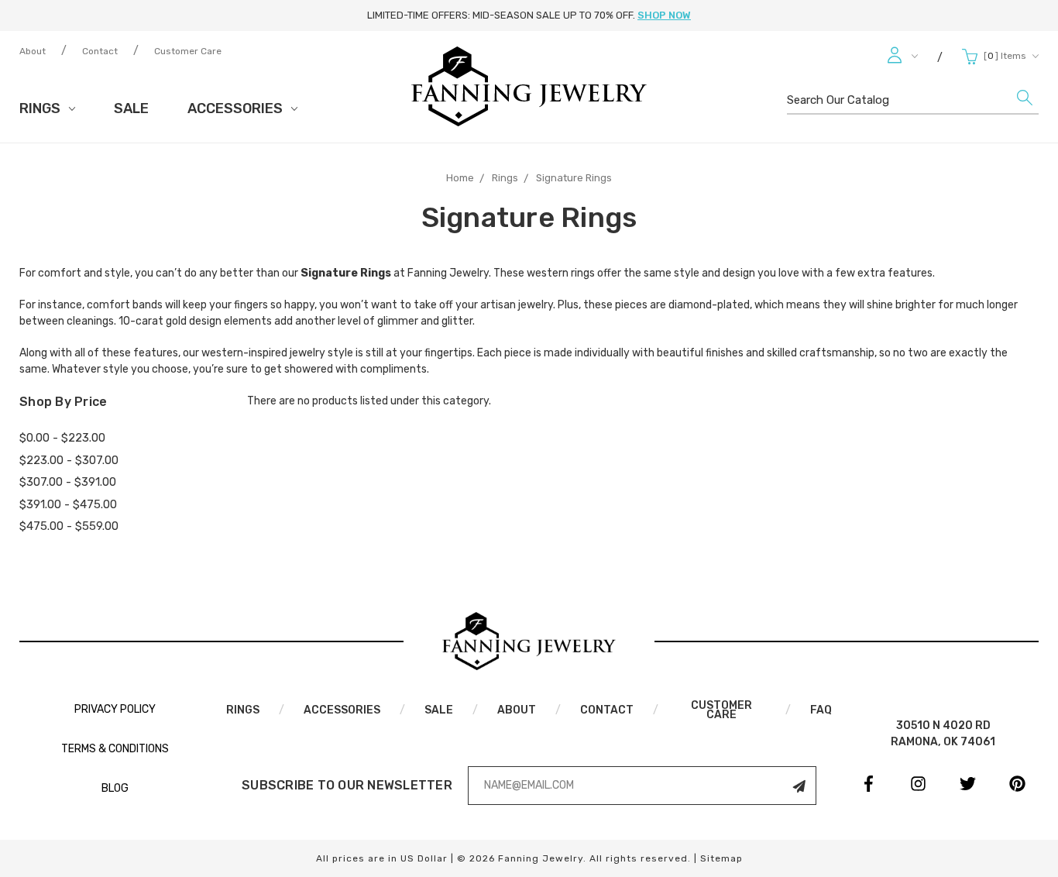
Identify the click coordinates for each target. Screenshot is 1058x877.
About (32, 51)
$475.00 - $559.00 (69, 526)
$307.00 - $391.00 (67, 482)
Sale (131, 108)
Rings (41, 108)
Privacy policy (115, 709)
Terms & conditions (115, 748)
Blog (115, 788)
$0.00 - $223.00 (62, 438)
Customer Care (188, 51)
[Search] (1025, 101)
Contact (100, 51)
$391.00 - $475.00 (68, 504)
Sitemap (721, 858)
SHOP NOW (664, 15)
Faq (821, 710)
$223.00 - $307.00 (69, 460)
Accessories (236, 108)
